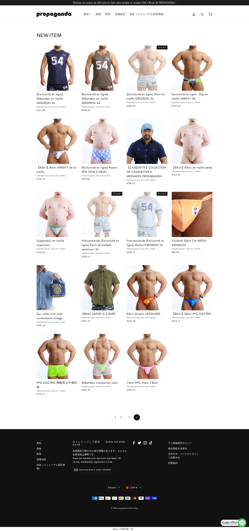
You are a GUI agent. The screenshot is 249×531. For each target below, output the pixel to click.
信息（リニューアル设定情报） (147, 14)
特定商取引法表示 (177, 448)
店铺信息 (120, 14)
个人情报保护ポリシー (180, 443)
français (112, 487)
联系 (107, 14)
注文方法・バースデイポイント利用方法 (183, 455)
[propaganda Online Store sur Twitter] (139, 443)
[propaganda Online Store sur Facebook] (134, 443)
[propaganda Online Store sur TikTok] (150, 443)
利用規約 (173, 463)
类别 (86, 14)
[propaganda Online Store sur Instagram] (145, 443)
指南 (98, 14)
